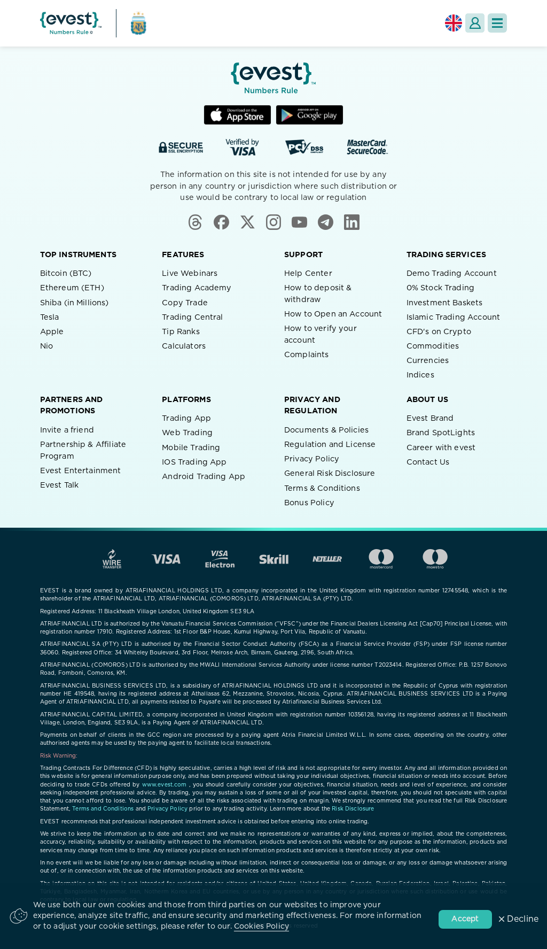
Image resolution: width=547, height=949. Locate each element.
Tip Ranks (180, 332)
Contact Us (428, 462)
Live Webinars (189, 273)
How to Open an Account (333, 314)
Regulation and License (330, 445)
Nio (46, 346)
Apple (52, 332)
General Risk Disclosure (329, 473)
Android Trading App (203, 477)
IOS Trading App (194, 462)
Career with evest (441, 448)
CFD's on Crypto (439, 332)
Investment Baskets (445, 303)
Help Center (308, 273)
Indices (420, 375)
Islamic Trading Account (453, 317)
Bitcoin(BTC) (66, 273)
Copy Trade (185, 303)
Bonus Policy (309, 503)
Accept (465, 919)
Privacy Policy (311, 459)
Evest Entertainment (80, 471)
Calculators (184, 346)
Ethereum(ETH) (72, 288)
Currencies (428, 361)
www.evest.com (164, 785)
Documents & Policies (326, 430)
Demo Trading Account (452, 273)
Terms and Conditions (103, 809)
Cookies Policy (261, 926)
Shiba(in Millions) (74, 303)
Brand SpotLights (441, 433)
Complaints (306, 355)
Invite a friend (67, 430)
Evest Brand (430, 418)
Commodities (433, 346)
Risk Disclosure (353, 809)
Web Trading (187, 433)
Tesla (49, 317)
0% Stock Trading (440, 288)
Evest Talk (59, 485)
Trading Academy (196, 288)
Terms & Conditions (322, 488)
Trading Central (192, 317)
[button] (497, 23)
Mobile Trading (191, 448)
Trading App (186, 418)
